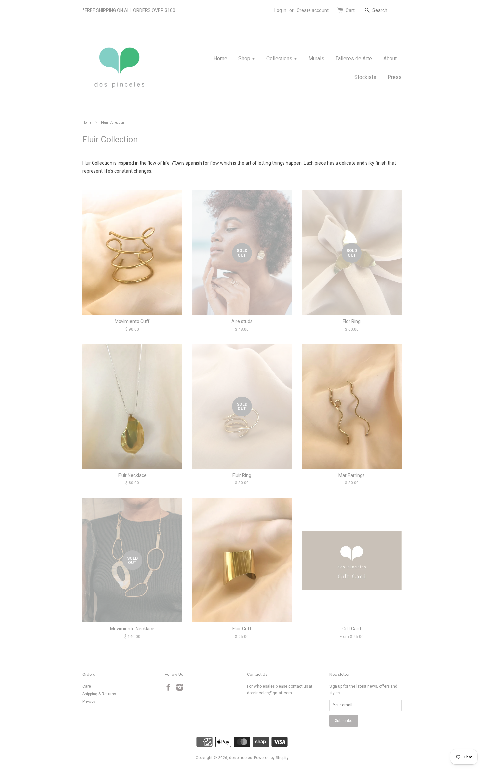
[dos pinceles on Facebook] (168, 688)
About (390, 58)
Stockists (365, 77)
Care (86, 686)
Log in (280, 10)
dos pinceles (240, 758)
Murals (316, 58)
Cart (350, 10)
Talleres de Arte (354, 58)
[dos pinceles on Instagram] (179, 688)
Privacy (88, 701)
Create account (313, 10)
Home (220, 58)
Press (395, 77)
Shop (245, 58)
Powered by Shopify (271, 758)
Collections (280, 58)
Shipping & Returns (99, 694)
